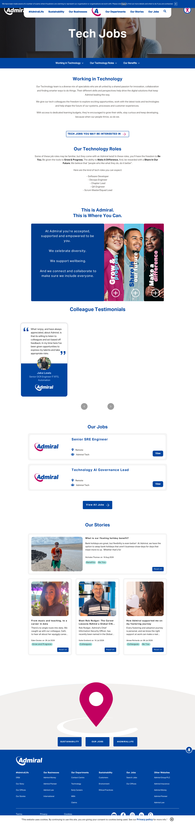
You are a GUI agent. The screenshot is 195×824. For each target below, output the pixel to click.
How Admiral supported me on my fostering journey (144, 622)
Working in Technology (68, 63)
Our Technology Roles (102, 63)
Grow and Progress (42, 644)
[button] (172, 819)
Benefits (90, 562)
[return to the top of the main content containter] (189, 749)
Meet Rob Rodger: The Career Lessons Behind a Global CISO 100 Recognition (96, 623)
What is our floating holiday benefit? (107, 538)
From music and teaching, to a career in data (49, 622)
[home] (35, 761)
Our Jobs (97, 742)
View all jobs (95, 505)
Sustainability (69, 742)
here (124, 4)
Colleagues (85, 644)
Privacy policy (145, 819)
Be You (102, 562)
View (158, 453)
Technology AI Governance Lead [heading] (100, 470)
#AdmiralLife (125, 742)
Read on (158, 569)
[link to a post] (57, 554)
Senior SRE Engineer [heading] (90, 439)
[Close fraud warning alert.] (175, 4)
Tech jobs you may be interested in (94, 134)
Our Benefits (130, 63)
